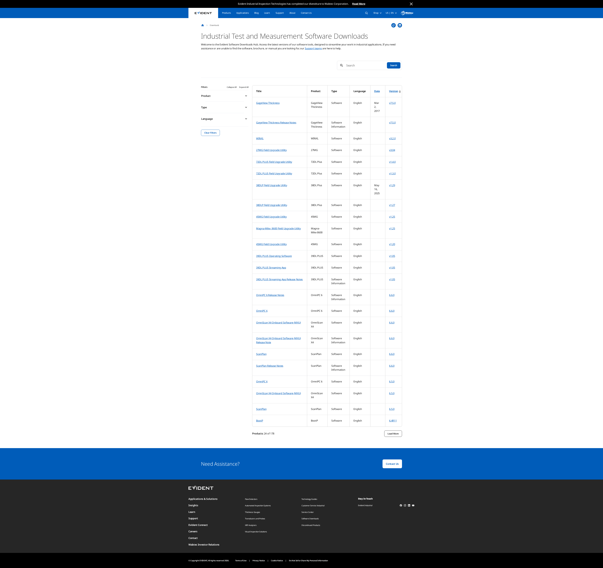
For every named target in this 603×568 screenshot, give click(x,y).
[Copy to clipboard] (393, 25)
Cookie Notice (277, 560)
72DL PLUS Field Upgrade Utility (274, 162)
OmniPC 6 (261, 311)
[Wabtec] (407, 13)
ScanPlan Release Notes (269, 366)
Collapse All (231, 87)
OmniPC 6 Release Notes (270, 295)
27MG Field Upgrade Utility (271, 150)
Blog (256, 12)
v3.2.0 (392, 138)
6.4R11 (393, 420)
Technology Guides (309, 499)
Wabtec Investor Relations (203, 544)
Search (393, 65)
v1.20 (392, 244)
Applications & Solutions (202, 499)
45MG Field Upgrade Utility (271, 216)
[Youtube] (413, 506)
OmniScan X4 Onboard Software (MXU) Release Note (278, 340)
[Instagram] (405, 506)
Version (393, 91)
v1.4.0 (392, 162)
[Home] (202, 25)
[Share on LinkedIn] (400, 25)
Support (280, 12)
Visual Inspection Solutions (256, 531)
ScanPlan (261, 354)
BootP (259, 420)
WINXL (259, 138)
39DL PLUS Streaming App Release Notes (279, 279)
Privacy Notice (259, 560)
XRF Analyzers (251, 525)
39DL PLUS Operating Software (274, 256)
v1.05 (392, 256)
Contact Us (306, 12)
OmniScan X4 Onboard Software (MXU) (278, 322)
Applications (242, 12)
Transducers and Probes (255, 518)
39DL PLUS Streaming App (271, 267)
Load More (393, 433)
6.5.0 (391, 381)
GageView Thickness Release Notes (276, 122)
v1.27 (392, 205)
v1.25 (392, 216)
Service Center (308, 512)
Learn (267, 12)
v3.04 (392, 150)
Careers (192, 531)
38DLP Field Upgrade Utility (271, 185)
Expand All (243, 87)
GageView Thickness (268, 103)
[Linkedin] (409, 506)
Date (377, 91)
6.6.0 (391, 295)
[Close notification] (411, 4)
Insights (193, 505)
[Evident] (203, 13)
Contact (193, 538)
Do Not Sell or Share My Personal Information (308, 560)
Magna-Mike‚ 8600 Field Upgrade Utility (278, 228)
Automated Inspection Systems (258, 505)
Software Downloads (310, 518)
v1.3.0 (392, 173)
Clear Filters (210, 132)
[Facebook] (400, 506)
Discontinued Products (311, 525)
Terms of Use (240, 560)
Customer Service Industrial (313, 505)
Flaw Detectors (251, 499)
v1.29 (392, 185)
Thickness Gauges (252, 512)
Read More (358, 3)
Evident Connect (198, 525)
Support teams (313, 48)
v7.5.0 (392, 103)
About (292, 12)
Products (226, 12)
